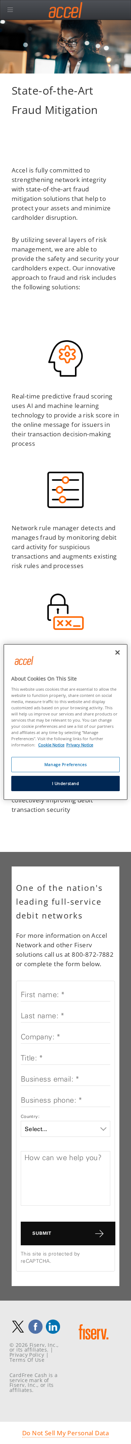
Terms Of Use (26, 1359)
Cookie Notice (51, 744)
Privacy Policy (26, 1354)
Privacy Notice (79, 744)
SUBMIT (41, 1233)
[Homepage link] (94, 1341)
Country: (30, 1116)
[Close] (118, 652)
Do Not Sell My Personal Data (65, 1432)
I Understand (65, 783)
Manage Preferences (65, 764)
